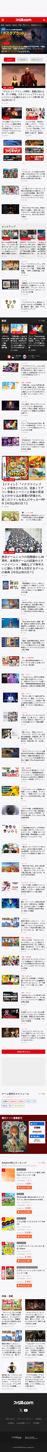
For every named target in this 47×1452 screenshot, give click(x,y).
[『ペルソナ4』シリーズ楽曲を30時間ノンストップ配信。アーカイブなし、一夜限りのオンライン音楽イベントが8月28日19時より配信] (10, 791)
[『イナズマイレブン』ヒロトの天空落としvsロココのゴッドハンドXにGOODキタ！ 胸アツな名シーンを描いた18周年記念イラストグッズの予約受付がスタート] (10, 367)
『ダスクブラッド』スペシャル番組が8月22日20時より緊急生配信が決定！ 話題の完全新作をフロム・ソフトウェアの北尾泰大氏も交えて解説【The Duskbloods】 (23, 47)
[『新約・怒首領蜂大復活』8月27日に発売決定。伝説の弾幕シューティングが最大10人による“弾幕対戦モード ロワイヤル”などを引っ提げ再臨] (10, 642)
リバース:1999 (28, 512)
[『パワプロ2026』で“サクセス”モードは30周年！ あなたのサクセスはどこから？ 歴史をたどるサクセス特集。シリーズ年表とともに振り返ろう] (35, 1367)
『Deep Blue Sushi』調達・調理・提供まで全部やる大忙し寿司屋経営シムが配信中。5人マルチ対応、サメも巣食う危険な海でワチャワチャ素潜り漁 (33, 626)
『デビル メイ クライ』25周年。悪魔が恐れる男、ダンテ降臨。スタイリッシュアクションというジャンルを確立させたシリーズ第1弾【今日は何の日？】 (23, 95)
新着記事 (22, 60)
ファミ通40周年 (29, 658)
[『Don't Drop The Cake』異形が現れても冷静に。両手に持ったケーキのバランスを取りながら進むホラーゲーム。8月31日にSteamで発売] (10, 209)
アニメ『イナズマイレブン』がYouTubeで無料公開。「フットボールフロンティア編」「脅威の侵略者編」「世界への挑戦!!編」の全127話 (33, 268)
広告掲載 (36, 1423)
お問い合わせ (10, 1419)
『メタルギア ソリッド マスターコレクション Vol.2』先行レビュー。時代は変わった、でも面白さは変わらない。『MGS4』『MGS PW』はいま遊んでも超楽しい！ (35, 1349)
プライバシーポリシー (25, 1419)
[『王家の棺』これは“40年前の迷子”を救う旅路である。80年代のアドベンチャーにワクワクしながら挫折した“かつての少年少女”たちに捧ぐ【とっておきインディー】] (19, 328)
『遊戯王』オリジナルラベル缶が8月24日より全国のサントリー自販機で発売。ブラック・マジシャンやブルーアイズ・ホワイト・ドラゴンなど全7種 (33, 287)
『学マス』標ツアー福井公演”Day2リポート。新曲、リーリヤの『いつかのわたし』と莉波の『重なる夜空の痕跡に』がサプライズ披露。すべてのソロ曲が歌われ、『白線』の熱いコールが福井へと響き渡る (33, 700)
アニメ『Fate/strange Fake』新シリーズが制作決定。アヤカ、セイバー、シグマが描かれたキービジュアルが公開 (37, 342)
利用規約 (38, 1419)
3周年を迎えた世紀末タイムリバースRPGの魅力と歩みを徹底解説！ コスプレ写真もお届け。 (32, 517)
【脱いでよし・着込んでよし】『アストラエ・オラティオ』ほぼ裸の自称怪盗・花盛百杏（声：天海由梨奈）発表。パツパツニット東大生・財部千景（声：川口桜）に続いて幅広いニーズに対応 (33, 736)
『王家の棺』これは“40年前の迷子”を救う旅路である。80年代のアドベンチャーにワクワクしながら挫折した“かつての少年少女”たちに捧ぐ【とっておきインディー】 (19, 342)
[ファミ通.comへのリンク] (23, 19)
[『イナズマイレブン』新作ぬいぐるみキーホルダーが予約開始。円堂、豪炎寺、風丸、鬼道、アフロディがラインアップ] (10, 303)
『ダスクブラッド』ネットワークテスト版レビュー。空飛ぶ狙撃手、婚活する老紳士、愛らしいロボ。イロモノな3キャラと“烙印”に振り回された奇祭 (35, 1318)
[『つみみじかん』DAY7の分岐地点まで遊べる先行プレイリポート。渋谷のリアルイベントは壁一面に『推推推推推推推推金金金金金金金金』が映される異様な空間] (10, 678)
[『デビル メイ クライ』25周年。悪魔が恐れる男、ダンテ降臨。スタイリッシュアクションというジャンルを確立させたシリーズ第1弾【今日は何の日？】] (23, 75)
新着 (2, 25)
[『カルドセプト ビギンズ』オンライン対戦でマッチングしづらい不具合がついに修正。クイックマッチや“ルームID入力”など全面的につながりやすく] (10, 1032)
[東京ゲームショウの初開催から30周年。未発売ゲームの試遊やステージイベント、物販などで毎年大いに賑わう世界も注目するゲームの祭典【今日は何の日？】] (23, 540)
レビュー (6, 239)
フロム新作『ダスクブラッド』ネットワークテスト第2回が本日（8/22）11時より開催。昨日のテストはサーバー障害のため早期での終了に (33, 408)
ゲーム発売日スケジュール (15, 1093)
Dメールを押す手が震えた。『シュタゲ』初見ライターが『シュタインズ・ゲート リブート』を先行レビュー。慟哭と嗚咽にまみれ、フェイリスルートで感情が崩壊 (10, 248)
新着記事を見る (23, 1051)
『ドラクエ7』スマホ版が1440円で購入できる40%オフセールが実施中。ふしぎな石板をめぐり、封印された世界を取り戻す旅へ (33, 175)
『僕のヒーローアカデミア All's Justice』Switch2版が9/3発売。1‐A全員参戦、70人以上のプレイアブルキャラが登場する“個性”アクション (33, 851)
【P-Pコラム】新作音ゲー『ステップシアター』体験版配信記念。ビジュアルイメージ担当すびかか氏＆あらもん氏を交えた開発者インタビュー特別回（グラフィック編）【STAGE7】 (33, 774)
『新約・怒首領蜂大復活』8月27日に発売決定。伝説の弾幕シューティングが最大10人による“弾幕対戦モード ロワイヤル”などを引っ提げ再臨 (33, 645)
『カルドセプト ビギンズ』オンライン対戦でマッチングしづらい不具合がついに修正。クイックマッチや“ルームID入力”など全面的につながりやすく (33, 1035)
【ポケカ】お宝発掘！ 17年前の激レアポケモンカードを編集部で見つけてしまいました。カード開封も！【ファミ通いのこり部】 (33, 981)
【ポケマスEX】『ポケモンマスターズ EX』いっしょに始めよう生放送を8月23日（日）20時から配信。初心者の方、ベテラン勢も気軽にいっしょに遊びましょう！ (33, 944)
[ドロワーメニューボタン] (2, 20)
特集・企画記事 (8, 88)
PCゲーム (26, 25)
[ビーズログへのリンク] (31, 1437)
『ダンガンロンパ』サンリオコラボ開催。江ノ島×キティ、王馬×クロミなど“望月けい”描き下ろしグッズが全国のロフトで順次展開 (33, 718)
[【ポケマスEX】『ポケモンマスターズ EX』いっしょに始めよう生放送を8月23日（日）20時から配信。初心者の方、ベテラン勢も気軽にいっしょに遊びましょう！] (10, 941)
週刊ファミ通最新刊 (12, 1118)
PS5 (19, 25)
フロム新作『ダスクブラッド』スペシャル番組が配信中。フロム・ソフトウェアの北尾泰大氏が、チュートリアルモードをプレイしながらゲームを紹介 (11, 127)
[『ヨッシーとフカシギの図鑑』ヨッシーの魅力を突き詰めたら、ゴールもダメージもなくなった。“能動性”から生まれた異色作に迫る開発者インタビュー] (12, 1304)
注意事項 (11, 1423)
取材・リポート (32, 118)
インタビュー (25, 239)
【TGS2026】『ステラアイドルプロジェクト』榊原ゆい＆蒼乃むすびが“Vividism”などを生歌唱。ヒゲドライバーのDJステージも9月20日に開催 (33, 444)
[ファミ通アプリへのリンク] (16, 1437)
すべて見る (41, 320)
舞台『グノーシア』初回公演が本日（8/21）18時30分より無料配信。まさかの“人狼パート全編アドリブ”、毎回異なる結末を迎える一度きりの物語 (33, 906)
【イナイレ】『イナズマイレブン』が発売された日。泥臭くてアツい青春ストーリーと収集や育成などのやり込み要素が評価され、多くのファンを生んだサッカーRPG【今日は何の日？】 (23, 493)
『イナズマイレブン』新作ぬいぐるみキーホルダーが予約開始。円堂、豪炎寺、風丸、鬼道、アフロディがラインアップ (33, 305)
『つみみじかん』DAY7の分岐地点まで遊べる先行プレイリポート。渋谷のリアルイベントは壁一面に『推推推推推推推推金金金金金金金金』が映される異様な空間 (33, 681)
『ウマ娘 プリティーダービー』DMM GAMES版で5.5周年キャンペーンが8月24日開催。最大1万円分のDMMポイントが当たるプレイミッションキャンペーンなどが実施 (33, 193)
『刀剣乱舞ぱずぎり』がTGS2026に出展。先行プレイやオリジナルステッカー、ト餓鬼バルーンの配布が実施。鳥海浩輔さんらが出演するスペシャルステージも (33, 832)
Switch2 (8, 25)
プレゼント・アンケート (29, 882)
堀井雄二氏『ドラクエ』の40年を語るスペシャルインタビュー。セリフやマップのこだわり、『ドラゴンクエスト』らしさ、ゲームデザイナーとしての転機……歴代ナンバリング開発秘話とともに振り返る (12, 1380)
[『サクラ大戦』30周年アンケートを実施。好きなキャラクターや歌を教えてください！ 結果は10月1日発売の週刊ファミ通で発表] (10, 886)
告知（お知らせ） (26, 938)
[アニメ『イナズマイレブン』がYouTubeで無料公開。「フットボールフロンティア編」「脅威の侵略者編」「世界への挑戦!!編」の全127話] (10, 265)
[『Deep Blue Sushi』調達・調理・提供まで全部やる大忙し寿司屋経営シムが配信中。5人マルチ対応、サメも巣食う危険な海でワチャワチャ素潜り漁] (10, 623)
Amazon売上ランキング (14, 1162)
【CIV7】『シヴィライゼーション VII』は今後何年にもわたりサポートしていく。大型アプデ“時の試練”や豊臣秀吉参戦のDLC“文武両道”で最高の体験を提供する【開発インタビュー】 (28, 248)
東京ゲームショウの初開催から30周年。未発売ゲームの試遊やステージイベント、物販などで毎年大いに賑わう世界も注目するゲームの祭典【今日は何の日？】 (23, 564)
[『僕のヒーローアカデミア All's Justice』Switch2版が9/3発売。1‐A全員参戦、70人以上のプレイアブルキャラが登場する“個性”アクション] (10, 848)
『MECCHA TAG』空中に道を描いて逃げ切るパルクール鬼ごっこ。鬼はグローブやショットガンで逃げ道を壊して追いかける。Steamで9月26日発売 (33, 870)
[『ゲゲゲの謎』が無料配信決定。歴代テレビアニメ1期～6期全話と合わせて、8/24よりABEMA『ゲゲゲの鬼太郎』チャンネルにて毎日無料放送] (10, 810)
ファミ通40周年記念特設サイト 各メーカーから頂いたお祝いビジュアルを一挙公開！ (33, 662)
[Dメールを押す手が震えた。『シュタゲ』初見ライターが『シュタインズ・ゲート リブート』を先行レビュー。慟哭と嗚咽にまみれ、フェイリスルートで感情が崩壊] (10, 234)
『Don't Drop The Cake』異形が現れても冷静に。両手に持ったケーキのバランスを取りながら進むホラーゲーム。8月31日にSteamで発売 (33, 212)
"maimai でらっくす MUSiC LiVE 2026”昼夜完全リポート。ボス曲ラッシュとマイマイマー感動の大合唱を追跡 (33, 998)
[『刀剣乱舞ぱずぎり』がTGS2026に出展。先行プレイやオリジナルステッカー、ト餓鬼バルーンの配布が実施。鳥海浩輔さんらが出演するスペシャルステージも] (10, 829)
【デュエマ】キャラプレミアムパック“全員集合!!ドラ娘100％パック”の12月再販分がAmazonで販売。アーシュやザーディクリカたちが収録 (33, 963)
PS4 (34, 1101)
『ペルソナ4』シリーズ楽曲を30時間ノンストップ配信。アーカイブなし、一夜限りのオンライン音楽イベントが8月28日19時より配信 (33, 793)
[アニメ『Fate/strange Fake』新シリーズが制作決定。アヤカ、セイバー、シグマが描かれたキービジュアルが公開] (37, 328)
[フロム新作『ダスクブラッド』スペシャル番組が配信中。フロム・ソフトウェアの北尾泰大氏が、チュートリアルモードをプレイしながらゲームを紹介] (12, 113)
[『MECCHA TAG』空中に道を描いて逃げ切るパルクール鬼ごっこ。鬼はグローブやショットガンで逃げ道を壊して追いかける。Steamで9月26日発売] (10, 867)
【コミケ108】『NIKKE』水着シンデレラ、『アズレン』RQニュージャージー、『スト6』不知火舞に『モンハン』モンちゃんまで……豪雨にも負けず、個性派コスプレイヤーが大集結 (35, 127)
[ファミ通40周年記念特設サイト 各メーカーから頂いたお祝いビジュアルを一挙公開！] (10, 661)
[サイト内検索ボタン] (44, 20)
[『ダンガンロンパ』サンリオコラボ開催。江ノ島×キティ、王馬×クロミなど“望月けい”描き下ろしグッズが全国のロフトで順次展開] (10, 717)
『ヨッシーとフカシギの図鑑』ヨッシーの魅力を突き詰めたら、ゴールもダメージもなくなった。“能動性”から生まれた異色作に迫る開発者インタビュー (11, 1318)
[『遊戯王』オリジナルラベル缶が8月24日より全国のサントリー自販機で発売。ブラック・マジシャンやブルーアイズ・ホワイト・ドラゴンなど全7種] (10, 284)
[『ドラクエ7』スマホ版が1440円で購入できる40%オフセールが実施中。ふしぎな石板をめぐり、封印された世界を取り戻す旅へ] (10, 173)
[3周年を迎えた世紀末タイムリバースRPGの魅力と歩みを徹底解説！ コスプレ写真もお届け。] (10, 516)
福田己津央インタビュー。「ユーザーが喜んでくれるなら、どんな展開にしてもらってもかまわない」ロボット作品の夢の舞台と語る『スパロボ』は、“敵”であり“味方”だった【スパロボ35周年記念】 (33, 925)
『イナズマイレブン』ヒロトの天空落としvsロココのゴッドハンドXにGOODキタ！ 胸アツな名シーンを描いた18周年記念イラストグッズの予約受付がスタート (33, 370)
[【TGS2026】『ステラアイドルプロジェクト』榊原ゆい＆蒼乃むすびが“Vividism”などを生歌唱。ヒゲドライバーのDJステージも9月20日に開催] (10, 441)
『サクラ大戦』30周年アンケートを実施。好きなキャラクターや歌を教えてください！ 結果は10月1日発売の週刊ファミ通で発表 (33, 888)
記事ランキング (37, 60)
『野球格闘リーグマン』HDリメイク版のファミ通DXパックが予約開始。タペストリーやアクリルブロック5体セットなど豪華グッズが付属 (33, 587)
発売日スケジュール (38, 25)
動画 (4, 320)
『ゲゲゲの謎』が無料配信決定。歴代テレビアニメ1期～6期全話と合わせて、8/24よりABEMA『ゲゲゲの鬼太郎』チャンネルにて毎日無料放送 (33, 812)
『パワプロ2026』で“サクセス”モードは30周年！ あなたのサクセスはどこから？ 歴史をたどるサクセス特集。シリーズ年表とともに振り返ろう (35, 1380)
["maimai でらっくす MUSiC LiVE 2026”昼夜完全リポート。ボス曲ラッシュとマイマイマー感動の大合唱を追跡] (10, 997)
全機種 (5, 1101)
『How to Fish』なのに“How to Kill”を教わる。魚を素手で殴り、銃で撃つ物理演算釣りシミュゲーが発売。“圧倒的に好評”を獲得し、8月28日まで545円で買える (33, 606)
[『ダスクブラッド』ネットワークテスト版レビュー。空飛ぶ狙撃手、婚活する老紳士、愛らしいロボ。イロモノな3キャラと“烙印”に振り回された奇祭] (35, 1304)
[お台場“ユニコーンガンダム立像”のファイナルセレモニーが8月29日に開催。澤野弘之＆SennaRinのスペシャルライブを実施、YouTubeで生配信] (10, 1013)
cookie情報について (23, 1423)
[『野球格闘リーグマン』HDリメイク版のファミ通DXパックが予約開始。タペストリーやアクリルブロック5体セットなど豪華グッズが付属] (10, 585)
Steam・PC (7, 1106)
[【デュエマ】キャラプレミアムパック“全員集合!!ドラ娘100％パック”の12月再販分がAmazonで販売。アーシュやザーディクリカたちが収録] (10, 961)
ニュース (6, 43)
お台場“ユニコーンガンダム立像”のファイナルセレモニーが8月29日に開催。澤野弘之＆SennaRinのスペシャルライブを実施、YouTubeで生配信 (33, 1016)
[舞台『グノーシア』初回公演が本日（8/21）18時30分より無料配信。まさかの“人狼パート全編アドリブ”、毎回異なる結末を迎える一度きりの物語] (10, 903)
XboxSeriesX (18, 1106)
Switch (14, 25)
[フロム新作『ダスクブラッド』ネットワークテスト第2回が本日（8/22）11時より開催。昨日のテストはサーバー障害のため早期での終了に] (10, 405)
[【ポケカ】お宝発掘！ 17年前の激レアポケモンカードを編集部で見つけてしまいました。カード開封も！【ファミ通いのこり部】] (10, 980)
